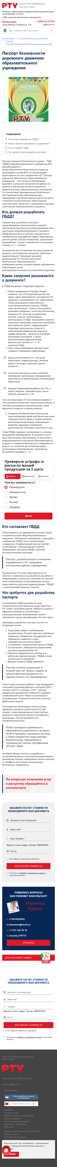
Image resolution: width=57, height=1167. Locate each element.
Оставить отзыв (11, 1112)
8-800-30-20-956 (46, 21)
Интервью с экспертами (15, 1124)
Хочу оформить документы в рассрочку (24, 859)
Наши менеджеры (12, 1118)
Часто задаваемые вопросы (16, 1121)
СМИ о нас (9, 1127)
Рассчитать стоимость (28, 866)
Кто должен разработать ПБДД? (23, 139)
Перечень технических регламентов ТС (22, 1131)
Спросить (28, 942)
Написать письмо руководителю (19, 1115)
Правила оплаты (11, 1134)
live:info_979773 (17, 935)
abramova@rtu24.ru (20, 924)
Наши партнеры (11, 1139)
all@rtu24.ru (49, 24)
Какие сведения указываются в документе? (29, 143)
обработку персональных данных (32, 873)
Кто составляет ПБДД (18, 147)
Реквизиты (9, 1110)
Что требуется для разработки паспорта (27, 152)
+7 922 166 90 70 (18, 930)
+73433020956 (17, 919)
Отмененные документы (15, 1137)
